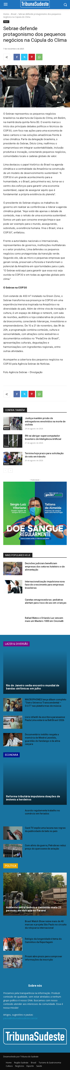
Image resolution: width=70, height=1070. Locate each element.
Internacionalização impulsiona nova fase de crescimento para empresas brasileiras (45, 584)
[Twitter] (24, 57)
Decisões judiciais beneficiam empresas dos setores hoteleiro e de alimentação (45, 566)
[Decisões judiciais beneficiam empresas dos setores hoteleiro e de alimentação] (12, 568)
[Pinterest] (31, 57)
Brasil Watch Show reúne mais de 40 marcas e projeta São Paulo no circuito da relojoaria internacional (46, 924)
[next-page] (10, 470)
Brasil (13, 14)
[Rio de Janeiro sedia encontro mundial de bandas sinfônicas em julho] (35, 672)
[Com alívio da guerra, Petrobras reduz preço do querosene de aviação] (12, 850)
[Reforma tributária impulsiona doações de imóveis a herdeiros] (35, 783)
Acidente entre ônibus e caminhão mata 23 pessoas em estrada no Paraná (33, 909)
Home (6, 14)
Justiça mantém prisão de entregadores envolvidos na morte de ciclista (45, 421)
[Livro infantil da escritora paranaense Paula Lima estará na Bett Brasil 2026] (12, 722)
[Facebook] (17, 57)
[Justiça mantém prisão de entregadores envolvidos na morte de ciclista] (12, 423)
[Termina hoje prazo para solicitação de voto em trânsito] (12, 458)
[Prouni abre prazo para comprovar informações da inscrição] (12, 961)
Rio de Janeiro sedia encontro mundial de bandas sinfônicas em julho (32, 687)
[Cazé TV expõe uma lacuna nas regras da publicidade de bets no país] (12, 833)
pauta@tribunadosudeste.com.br (20, 1018)
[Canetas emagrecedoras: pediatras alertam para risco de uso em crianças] (12, 605)
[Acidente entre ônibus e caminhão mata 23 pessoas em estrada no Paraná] (35, 894)
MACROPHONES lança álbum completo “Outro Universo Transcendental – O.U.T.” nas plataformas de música (45, 702)
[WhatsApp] (39, 57)
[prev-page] (5, 470)
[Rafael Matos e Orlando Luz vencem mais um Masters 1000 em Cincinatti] (12, 623)
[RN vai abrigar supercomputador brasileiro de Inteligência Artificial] (12, 441)
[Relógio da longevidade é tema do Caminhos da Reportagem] (12, 944)
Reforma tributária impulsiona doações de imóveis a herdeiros (33, 798)
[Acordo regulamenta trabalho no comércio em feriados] (12, 815)
